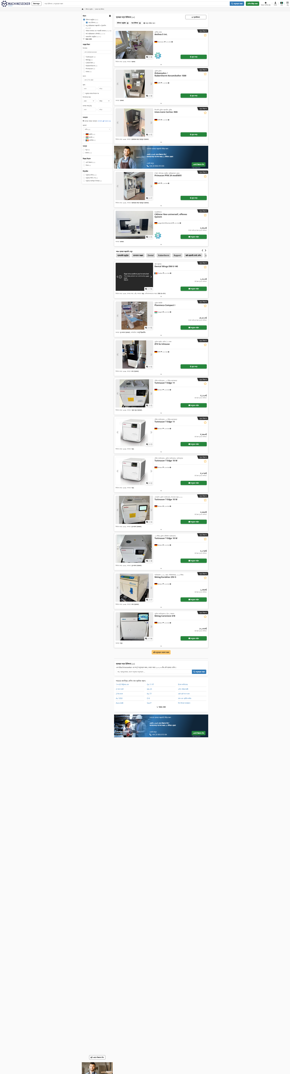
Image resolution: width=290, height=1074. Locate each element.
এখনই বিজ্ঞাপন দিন (198, 164)
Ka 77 (149, 693)
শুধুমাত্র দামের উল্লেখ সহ (92, 93)
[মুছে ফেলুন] (127, 23)
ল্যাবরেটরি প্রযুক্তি (123, 255)
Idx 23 (149, 689)
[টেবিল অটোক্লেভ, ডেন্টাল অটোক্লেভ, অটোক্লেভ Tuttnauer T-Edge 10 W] (134, 471)
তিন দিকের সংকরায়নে (184, 703)
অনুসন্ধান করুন (238, 3)
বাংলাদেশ (104, 121)
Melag (89, 60)
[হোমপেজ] (82, 9)
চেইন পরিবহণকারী (183, 689)
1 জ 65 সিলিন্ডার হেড (122, 684)
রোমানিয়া (91, 140)
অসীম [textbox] (87, 129)
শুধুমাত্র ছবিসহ (91, 175)
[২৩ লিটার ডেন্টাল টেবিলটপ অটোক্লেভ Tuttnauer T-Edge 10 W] (134, 549)
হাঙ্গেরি (91, 137)
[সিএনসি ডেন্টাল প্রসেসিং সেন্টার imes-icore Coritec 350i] (134, 122)
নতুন (87, 150)
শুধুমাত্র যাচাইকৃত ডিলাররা (94, 181)
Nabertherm (91, 66)
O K (148, 698)
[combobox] (97, 129)
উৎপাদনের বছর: (87, 97)
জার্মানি (91, 134)
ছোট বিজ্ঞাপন (90, 162)
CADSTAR (90, 63)
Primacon (90, 68)
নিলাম (88, 165)
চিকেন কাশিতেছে (183, 684)
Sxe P (149, 703)
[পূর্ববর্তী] (117, 44)
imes (88, 71)
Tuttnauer (90, 57)
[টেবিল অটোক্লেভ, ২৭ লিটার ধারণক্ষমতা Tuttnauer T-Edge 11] (134, 393)
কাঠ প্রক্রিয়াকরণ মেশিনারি (95, 33)
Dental (150, 255)
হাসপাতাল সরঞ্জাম (138, 255)
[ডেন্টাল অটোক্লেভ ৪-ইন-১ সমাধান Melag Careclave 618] (134, 626)
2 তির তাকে (119, 693)
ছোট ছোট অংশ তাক (184, 693)
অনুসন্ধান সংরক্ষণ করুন (162, 652)
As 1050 (119, 698)
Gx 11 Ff (150, 684)
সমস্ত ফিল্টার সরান (150, 23)
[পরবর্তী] (151, 44)
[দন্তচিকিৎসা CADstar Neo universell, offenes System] (134, 225)
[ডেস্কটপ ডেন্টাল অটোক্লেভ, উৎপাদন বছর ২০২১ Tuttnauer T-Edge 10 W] (134, 510)
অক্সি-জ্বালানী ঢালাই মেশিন (193, 255)
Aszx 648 (119, 703)
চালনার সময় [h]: (87, 106)
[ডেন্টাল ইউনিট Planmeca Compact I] (134, 316)
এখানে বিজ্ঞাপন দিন (98, 1057)
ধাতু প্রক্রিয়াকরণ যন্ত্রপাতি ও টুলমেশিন (96, 26)
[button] (287, 3)
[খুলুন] (161, 64)
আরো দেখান (162, 707)
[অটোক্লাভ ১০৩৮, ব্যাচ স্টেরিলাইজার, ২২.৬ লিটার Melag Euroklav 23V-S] (134, 588)
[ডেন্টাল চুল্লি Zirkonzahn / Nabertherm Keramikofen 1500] (134, 84)
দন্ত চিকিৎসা (93, 22)
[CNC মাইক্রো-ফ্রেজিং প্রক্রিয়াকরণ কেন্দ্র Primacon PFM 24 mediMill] (134, 186)
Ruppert (177, 255)
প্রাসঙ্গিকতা (196, 17)
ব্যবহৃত (88, 153)
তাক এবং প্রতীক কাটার (184, 698)
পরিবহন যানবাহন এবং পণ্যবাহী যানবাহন (98, 31)
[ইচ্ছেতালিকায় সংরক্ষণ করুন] (205, 35)
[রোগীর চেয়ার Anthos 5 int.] (134, 45)
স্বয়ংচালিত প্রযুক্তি (93, 36)
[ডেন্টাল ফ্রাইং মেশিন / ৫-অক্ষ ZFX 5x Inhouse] (134, 354)
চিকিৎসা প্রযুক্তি (92, 19)
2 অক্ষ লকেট (119, 689)
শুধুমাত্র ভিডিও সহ (92, 178)
